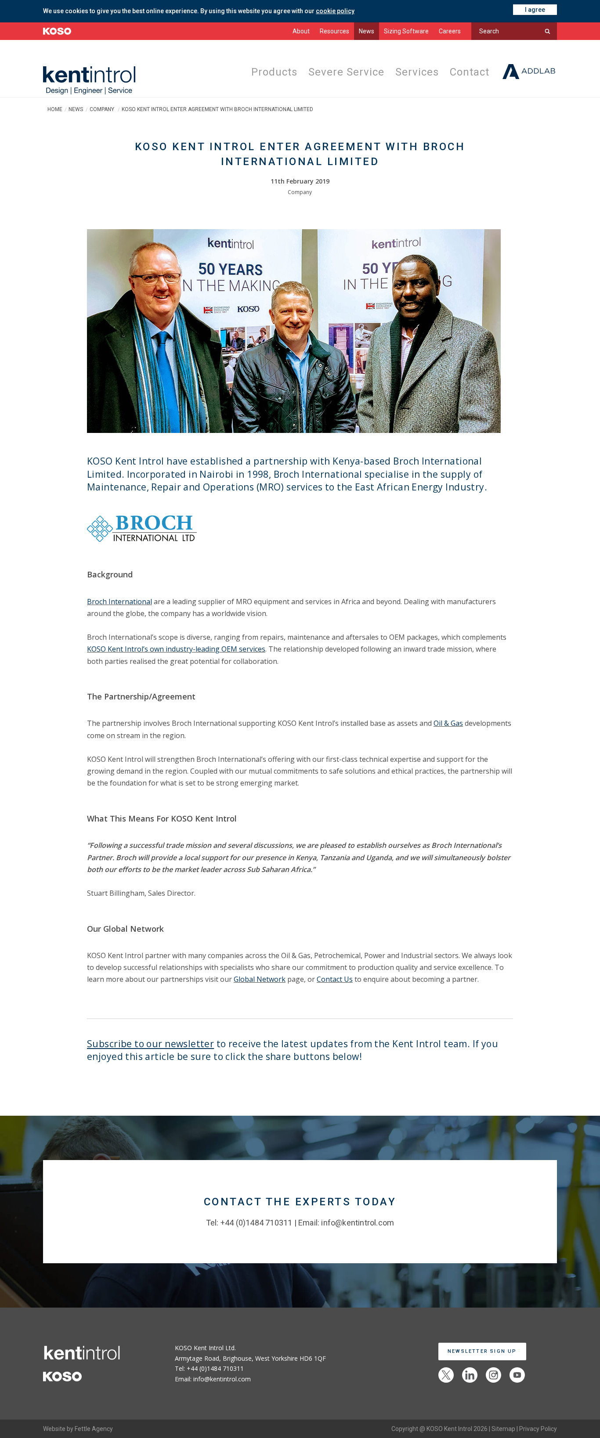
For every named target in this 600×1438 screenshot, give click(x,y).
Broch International (119, 601)
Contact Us (335, 979)
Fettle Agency (94, 1428)
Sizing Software (406, 31)
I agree (535, 9)
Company (103, 109)
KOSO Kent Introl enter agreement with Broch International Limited (217, 109)
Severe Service (343, 72)
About (301, 31)
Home (54, 109)
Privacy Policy (538, 1428)
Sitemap (503, 1428)
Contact (468, 72)
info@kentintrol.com (357, 1222)
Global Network (260, 979)
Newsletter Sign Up (482, 1351)
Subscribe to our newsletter (150, 1044)
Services (415, 72)
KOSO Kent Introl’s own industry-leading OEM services (176, 649)
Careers (450, 31)
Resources (334, 31)
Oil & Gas (448, 723)
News (366, 31)
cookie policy (335, 10)
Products (269, 72)
